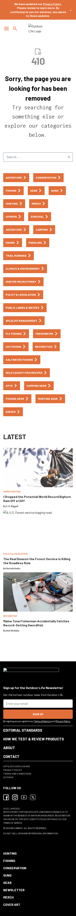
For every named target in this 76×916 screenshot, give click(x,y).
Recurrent (17, 828)
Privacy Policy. (63, 721)
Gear (7, 882)
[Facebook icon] (6, 797)
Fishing (9, 861)
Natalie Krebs (13, 568)
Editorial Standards (22, 730)
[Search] (69, 157)
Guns (7, 875)
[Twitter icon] (33, 797)
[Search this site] (15, 29)
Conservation (14, 868)
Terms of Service (42, 721)
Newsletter (14, 890)
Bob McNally (12, 630)
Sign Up (38, 714)
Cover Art (11, 904)
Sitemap (8, 777)
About (9, 747)
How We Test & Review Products (33, 739)
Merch (8, 897)
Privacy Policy (52, 4)
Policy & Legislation (15, 554)
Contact (11, 756)
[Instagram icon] (15, 797)
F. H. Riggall (12, 506)
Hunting (10, 853)
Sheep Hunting (12, 491)
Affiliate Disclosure (16, 766)
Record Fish (10, 616)
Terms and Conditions (17, 773)
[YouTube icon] (24, 797)
